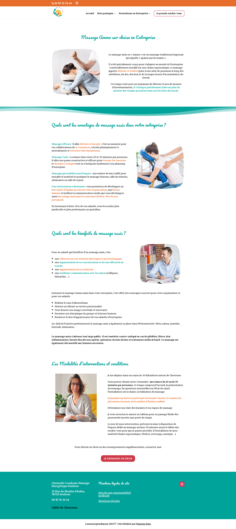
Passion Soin (143, 523)
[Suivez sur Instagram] (181, 484)
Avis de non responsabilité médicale (114, 494)
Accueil (90, 14)
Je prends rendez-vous (169, 13)
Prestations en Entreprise (133, 14)
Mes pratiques (105, 14)
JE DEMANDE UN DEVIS (118, 458)
